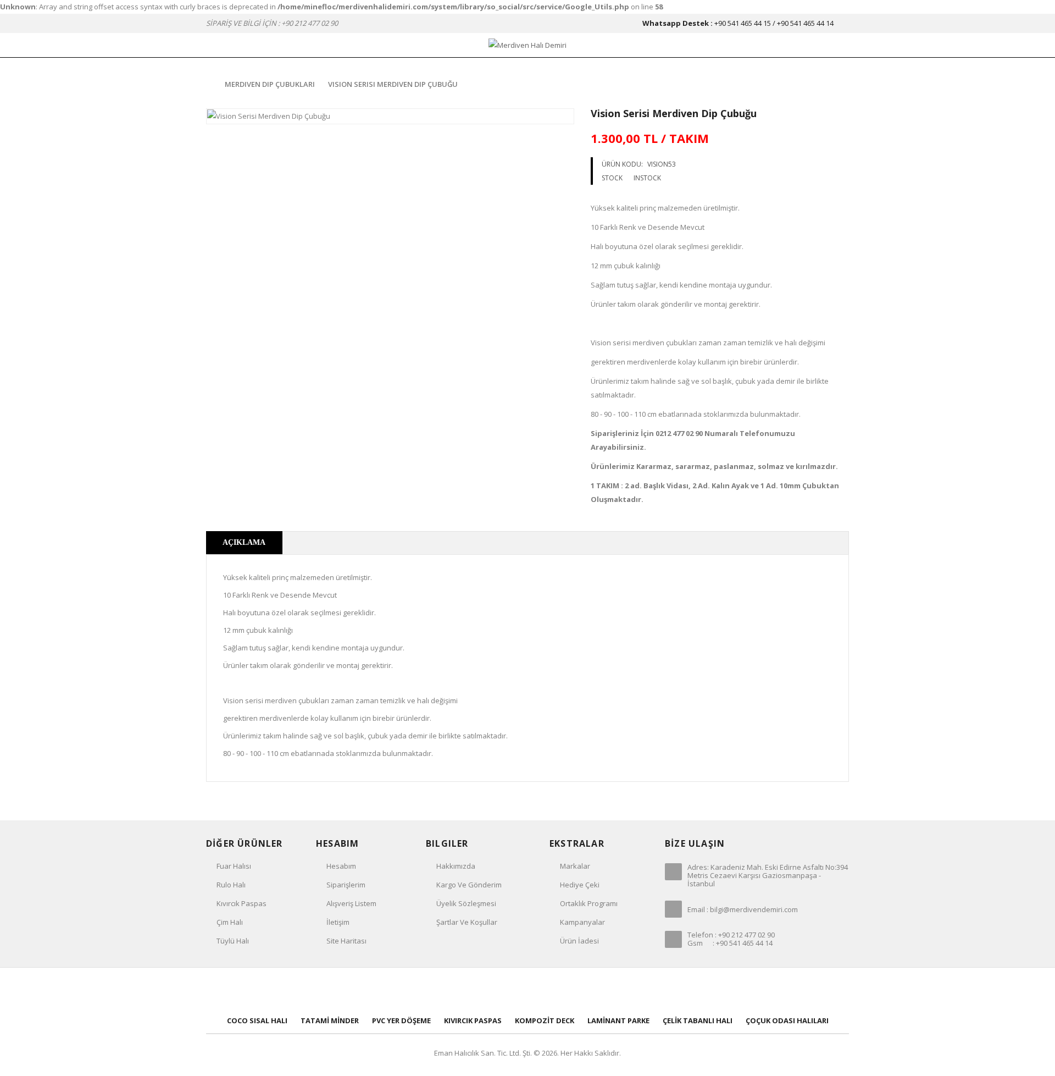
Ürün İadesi (579, 941)
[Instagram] (600, 992)
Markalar (575, 866)
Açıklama (244, 542)
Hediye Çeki (579, 885)
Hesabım (341, 866)
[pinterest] (527, 992)
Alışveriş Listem (351, 903)
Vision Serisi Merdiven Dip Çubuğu (393, 84)
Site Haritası (346, 941)
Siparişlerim (345, 885)
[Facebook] (455, 992)
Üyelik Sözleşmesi (466, 903)
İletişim (337, 922)
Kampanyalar (582, 922)
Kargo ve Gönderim (469, 885)
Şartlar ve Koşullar (466, 922)
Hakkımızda (455, 866)
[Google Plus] (564, 992)
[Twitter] (491, 992)
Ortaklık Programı (589, 903)
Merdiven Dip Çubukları (270, 84)
